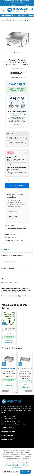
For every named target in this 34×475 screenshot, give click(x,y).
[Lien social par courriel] (17, 240)
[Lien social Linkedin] (20, 240)
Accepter (25, 471)
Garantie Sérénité (8, 334)
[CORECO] (17, 391)
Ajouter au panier (17, 185)
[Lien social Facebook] (13, 240)
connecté (15, 296)
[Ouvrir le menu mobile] (3, 10)
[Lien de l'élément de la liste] (17, 417)
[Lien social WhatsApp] (22, 240)
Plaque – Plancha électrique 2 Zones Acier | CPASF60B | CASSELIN (9, 374)
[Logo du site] (18, 10)
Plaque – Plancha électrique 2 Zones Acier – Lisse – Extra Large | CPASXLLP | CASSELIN (25, 375)
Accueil (3, 20)
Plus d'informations (10, 471)
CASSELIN (14, 237)
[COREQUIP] (28, 391)
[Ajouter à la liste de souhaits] (13, 315)
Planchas (20, 20)
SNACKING (21, 15)
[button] (4, 323)
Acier (27, 20)
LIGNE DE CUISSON (8, 15)
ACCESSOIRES (9, 340)
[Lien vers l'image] (11, 401)
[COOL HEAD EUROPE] (5, 391)
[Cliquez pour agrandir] (5, 51)
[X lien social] (15, 240)
